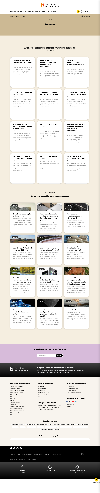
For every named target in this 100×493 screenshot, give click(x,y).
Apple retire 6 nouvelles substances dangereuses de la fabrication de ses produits (49, 217)
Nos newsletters (70, 404)
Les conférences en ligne (72, 388)
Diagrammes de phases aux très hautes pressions (49, 93)
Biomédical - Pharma (15, 388)
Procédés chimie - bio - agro (17, 406)
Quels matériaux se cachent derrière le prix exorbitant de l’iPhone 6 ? (49, 280)
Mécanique (13, 404)
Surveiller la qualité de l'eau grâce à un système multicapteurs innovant (22, 280)
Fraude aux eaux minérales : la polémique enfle (22, 312)
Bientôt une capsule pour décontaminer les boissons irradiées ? (76, 248)
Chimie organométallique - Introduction (22, 93)
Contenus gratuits (52, 11)
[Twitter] (70, 402)
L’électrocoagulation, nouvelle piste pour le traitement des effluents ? (49, 248)
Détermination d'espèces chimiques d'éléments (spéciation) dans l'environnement (76, 127)
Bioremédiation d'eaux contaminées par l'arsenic (22, 61)
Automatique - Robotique (17, 386)
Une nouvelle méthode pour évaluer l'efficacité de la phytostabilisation (23, 248)
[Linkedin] (76, 402)
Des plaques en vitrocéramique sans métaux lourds (74, 216)
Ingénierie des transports (16, 396)
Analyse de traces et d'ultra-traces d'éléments (76, 157)
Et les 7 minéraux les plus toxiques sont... (22, 215)
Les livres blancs (70, 386)
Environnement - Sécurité (17, 392)
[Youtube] (73, 402)
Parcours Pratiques (29, 11)
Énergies (13, 414)
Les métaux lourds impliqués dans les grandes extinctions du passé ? (48, 313)
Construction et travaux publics (18, 390)
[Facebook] (67, 402)
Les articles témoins (71, 390)
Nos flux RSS (70, 406)
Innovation (13, 398)
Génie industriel (14, 394)
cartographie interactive (52, 405)
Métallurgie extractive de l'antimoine (49, 125)
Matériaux (13, 400)
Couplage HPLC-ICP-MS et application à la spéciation (76, 93)
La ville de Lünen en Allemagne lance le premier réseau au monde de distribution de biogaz (76, 281)
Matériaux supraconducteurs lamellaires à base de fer (75, 62)
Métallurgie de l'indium (48, 156)
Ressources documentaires (16, 11)
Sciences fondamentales (16, 408)
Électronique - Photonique (17, 412)
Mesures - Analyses (15, 402)
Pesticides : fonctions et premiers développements (23, 157)
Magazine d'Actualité (40, 11)
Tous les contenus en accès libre (74, 392)
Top (13, 438)
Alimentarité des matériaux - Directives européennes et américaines (48, 63)
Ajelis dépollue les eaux (75, 310)
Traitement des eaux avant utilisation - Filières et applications (22, 126)
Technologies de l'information (17, 410)
